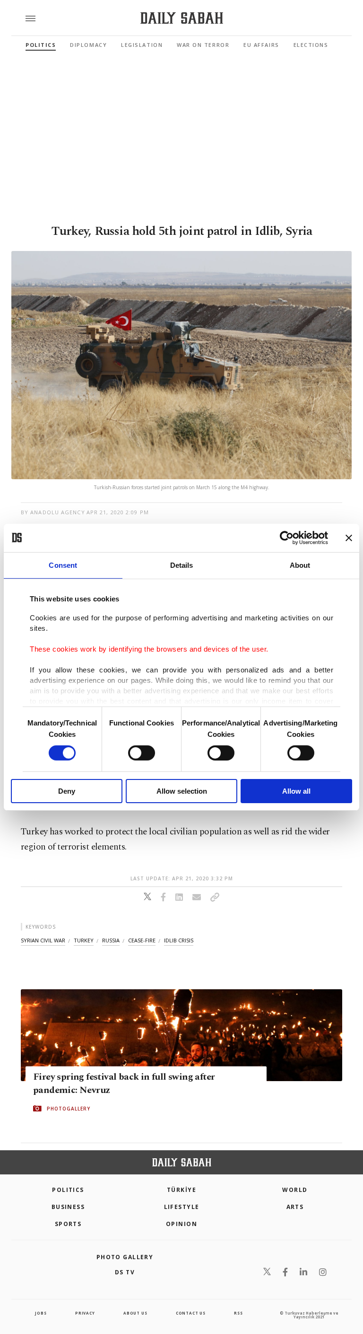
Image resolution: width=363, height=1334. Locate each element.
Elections (311, 44)
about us (135, 1313)
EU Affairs (261, 44)
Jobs (40, 1313)
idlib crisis (178, 940)
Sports (68, 1224)
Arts (295, 1207)
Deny (66, 791)
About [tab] (300, 565)
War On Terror (203, 44)
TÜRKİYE (181, 1190)
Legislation (142, 44)
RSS (238, 1313)
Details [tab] (181, 565)
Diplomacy (88, 44)
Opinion (181, 1224)
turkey (84, 940)
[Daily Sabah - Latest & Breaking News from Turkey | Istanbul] (181, 18)
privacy (85, 1313)
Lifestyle (181, 1207)
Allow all (296, 791)
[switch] (141, 753)
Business (68, 1207)
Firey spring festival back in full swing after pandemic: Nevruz (124, 1083)
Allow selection (181, 791)
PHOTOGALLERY (68, 1108)
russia (111, 940)
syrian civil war (43, 940)
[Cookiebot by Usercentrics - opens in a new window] (286, 537)
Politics (41, 44)
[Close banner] (349, 537)
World (294, 1190)
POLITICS (68, 1190)
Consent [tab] (63, 565)
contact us (191, 1313)
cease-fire (142, 940)
